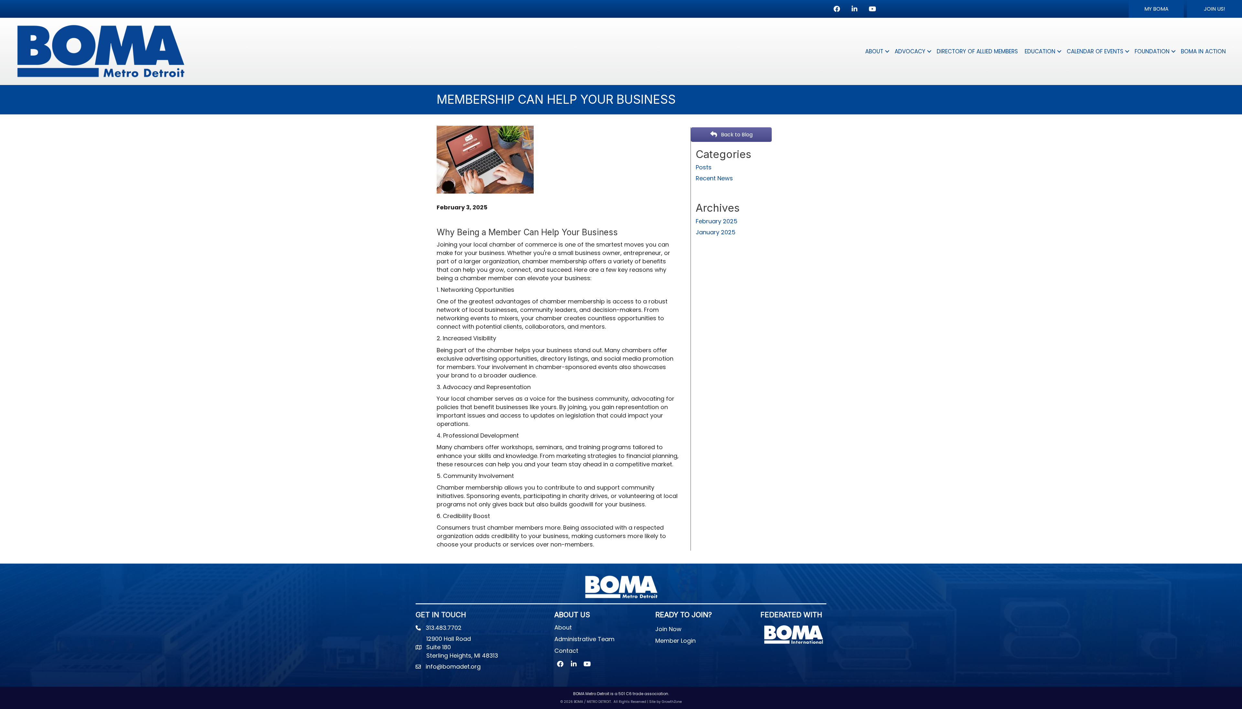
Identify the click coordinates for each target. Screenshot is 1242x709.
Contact (566, 651)
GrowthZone (672, 701)
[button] (1156, 8)
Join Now (668, 629)
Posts (704, 167)
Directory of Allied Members (977, 51)
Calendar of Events (1095, 51)
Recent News (714, 178)
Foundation (1152, 51)
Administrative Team (584, 639)
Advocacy (910, 51)
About (874, 51)
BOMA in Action (1203, 51)
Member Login (675, 641)
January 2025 (715, 232)
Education (1040, 51)
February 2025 (716, 221)
